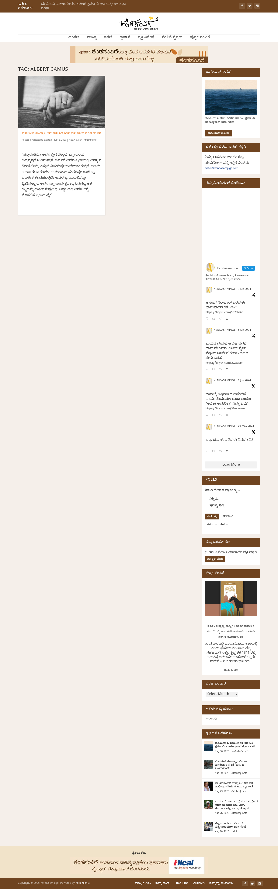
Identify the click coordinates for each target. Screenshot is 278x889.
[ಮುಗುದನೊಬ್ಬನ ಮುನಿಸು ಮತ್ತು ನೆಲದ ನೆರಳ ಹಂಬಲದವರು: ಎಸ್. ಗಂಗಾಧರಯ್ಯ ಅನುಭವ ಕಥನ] (208, 804)
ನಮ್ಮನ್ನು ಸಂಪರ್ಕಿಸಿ (221, 884)
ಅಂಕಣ (73, 38)
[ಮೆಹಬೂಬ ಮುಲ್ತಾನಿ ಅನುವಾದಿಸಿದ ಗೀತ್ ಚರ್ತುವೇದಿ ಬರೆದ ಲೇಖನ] (61, 102)
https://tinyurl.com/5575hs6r (224, 313)
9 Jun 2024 (244, 289)
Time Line (181, 884)
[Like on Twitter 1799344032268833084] (221, 415)
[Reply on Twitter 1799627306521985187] (208, 319)
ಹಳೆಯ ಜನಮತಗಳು (218, 525)
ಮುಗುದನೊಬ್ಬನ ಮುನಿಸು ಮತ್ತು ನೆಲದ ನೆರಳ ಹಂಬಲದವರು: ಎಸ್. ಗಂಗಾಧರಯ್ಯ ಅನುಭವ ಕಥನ (236, 805)
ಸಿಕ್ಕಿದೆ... (214, 499)
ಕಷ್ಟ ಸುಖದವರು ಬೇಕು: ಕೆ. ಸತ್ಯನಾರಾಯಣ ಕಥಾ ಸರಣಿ (230, 825)
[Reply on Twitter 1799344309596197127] (208, 369)
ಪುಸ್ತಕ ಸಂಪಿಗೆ (200, 38)
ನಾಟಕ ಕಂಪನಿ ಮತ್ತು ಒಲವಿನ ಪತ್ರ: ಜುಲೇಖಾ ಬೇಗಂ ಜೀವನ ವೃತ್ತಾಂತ (234, 785)
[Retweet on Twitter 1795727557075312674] (214, 451)
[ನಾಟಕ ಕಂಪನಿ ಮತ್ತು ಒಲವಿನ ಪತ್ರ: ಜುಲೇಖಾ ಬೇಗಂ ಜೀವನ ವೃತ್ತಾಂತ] (208, 786)
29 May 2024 (246, 426)
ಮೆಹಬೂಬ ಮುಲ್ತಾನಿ (42, 140)
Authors (199, 884)
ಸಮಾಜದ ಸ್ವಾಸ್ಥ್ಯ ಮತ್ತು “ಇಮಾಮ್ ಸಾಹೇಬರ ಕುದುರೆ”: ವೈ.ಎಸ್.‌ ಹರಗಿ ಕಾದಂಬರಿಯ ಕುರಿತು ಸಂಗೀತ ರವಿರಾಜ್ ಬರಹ (231, 632)
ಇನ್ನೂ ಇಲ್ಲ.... (218, 506)
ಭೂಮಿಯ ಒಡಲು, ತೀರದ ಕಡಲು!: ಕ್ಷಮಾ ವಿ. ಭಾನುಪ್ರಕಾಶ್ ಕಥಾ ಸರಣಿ (83, 6)
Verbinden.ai (82, 883)
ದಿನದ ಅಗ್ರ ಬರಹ (239, 773)
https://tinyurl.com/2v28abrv (224, 363)
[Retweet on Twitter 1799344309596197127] (214, 369)
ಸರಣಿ (108, 38)
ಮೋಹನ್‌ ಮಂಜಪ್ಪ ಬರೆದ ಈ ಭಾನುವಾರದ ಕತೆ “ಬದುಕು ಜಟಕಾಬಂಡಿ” (231, 765)
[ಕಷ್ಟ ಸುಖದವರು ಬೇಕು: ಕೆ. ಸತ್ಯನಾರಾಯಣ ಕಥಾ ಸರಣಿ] (208, 826)
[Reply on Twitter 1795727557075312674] (208, 451)
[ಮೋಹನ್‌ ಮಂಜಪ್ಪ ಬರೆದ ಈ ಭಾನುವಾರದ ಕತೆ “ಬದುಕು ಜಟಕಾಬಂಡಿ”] (208, 764)
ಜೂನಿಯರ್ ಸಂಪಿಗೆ (218, 133)
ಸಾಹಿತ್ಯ (91, 38)
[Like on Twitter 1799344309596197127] (221, 369)
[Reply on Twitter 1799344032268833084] (208, 415)
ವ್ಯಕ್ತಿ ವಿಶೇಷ (146, 38)
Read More (231, 670)
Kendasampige (224, 289)
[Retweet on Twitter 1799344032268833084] (214, 415)
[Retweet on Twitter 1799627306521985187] (214, 319)
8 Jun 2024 (244, 330)
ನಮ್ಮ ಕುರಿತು (143, 884)
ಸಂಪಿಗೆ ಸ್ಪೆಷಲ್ (172, 38)
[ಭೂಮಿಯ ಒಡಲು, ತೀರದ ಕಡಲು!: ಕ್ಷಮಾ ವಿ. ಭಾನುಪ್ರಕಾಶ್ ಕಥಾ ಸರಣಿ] (208, 746)
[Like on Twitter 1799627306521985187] (221, 319)
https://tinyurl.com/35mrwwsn (225, 409)
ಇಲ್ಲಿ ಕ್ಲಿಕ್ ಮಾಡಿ (215, 559)
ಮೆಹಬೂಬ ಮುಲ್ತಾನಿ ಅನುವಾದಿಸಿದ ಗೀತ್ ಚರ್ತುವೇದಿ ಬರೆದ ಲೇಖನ (61, 133)
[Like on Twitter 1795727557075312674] (221, 451)
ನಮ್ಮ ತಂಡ (162, 884)
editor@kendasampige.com (221, 169)
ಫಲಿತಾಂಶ (228, 517)
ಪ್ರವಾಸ (125, 38)
